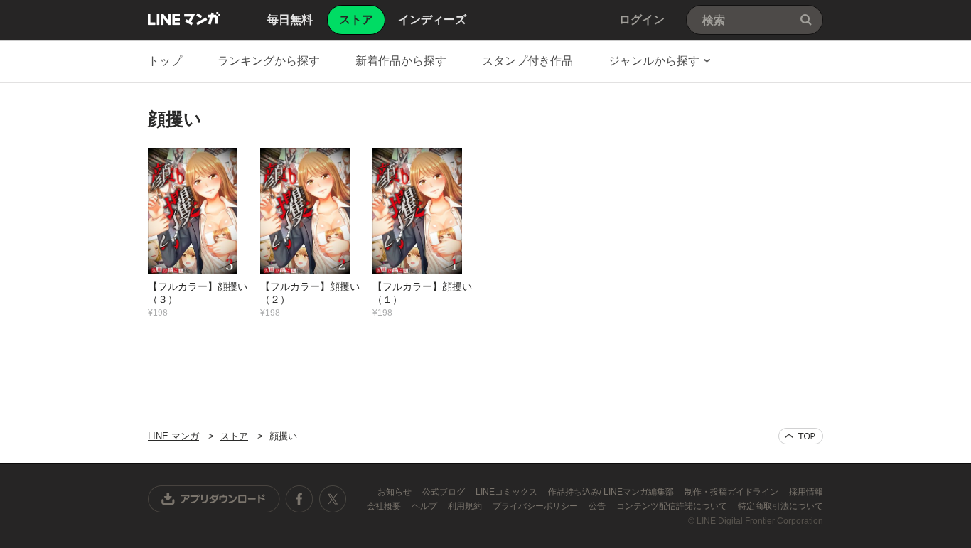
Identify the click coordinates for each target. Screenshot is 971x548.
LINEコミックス (508, 492)
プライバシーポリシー (536, 506)
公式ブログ (444, 492)
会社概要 (385, 506)
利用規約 (466, 506)
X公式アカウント (332, 498)
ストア (234, 436)
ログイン (642, 20)
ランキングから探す (269, 61)
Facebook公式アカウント (299, 498)
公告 (598, 506)
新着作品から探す (400, 61)
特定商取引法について (780, 506)
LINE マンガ (184, 18)
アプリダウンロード (214, 498)
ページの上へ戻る (800, 436)
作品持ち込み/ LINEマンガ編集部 (612, 492)
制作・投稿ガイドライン (732, 492)
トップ (165, 61)
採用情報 (806, 492)
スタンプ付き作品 (527, 61)
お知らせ (395, 492)
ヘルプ (425, 506)
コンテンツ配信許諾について (672, 506)
